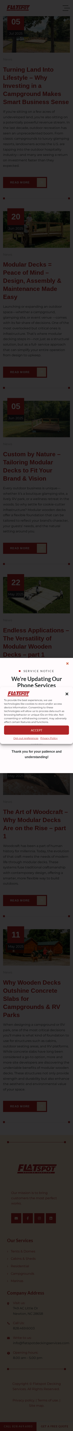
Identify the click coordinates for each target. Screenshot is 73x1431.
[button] (67, 694)
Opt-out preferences (25, 738)
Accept (36, 730)
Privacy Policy (49, 738)
